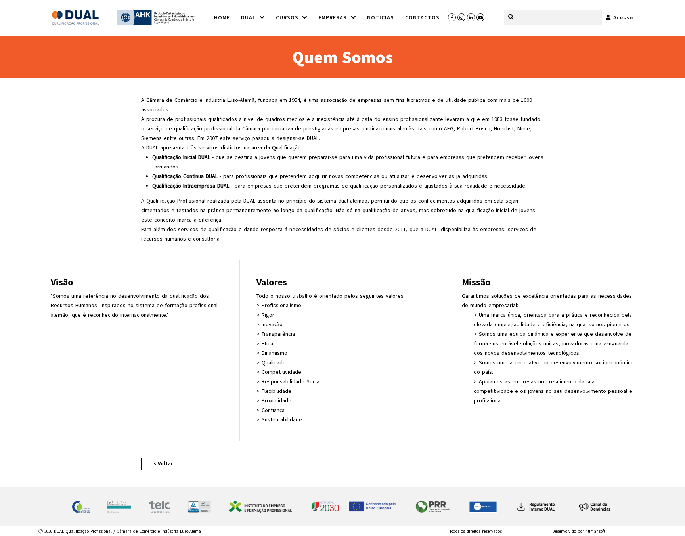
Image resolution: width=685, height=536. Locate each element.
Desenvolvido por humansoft (578, 531)
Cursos (288, 17)
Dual (249, 17)
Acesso (622, 17)
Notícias (380, 17)
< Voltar (163, 463)
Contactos (422, 17)
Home (222, 17)
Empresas (333, 17)
